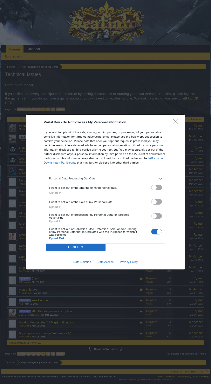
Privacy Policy (129, 261)
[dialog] (105, 192)
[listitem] (105, 178)
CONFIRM (75, 247)
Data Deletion (82, 261)
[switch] (156, 187)
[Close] (177, 122)
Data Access (105, 261)
